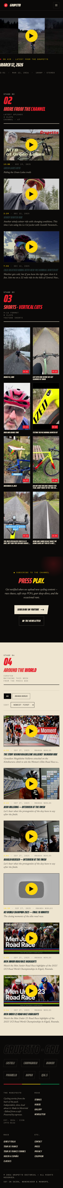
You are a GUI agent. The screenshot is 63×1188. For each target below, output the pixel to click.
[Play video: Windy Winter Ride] (31, 194)
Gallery (38, 1109)
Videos (38, 1104)
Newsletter (40, 1114)
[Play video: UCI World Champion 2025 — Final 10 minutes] (31, 889)
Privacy (38, 1151)
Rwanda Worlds (21, 696)
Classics (7, 1161)
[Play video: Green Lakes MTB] (31, 144)
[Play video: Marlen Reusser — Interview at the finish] (31, 836)
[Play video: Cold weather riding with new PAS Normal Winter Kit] (31, 246)
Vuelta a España (11, 1156)
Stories (38, 1100)
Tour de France (11, 1146)
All (7, 696)
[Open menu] (56, 5)
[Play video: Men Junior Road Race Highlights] (31, 938)
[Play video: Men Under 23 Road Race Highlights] (31, 990)
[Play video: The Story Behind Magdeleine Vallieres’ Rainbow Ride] (31, 731)
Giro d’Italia (9, 1141)
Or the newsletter (31, 621)
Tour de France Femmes (15, 1151)
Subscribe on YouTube (28, 609)
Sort (6, 705)
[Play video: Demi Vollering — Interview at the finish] (31, 783)
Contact (38, 1141)
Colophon (39, 1156)
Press (37, 1146)
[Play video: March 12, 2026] (31, 36)
